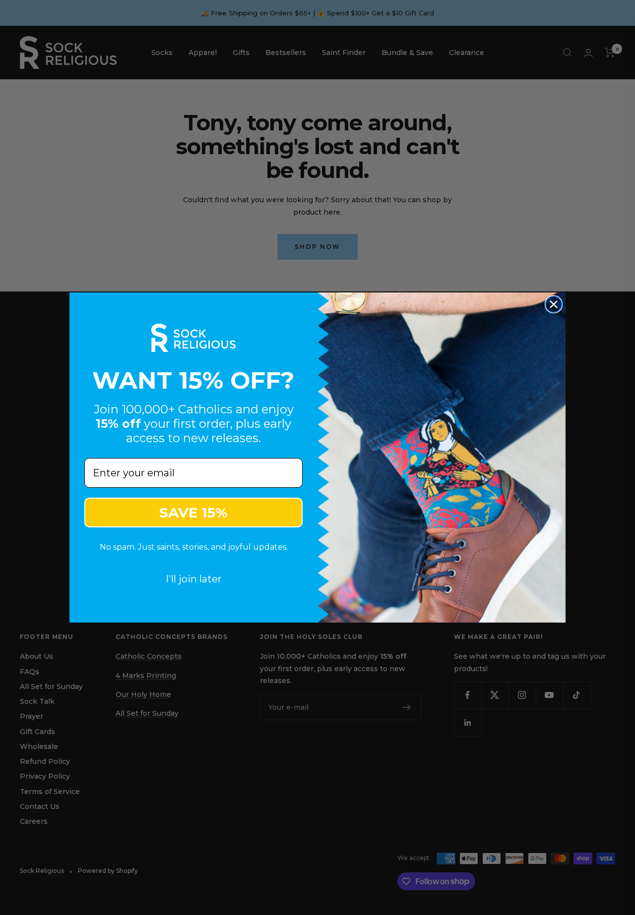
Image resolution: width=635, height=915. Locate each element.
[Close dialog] (554, 304)
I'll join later (194, 579)
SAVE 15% (193, 512)
